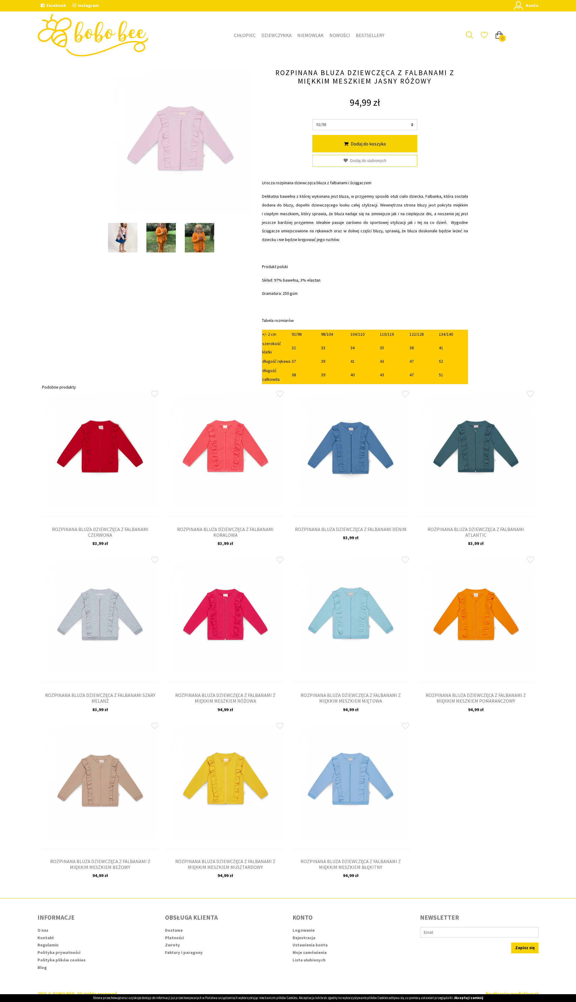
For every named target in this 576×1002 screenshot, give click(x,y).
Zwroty (172, 945)
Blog (42, 967)
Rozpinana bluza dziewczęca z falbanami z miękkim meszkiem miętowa (351, 698)
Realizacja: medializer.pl (512, 994)
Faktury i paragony (184, 952)
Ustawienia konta (310, 945)
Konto (532, 5)
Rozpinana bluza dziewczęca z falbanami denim (350, 529)
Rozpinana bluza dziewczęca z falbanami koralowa (225, 532)
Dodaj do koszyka (368, 144)
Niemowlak (310, 35)
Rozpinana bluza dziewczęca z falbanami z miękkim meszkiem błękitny (351, 864)
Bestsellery (370, 35)
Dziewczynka (276, 35)
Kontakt (46, 937)
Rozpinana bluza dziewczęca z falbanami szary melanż (100, 698)
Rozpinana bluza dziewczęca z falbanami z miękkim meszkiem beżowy (100, 864)
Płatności (174, 937)
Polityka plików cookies (62, 960)
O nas (43, 930)
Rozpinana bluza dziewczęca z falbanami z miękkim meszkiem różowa (225, 698)
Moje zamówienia (309, 952)
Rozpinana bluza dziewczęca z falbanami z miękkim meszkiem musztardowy (225, 864)
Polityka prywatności (59, 952)
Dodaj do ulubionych (368, 160)
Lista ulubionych (309, 960)
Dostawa (174, 930)
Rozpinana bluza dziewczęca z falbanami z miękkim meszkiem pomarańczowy (476, 698)
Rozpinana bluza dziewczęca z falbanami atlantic (476, 532)
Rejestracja (303, 937)
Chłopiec (245, 35)
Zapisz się (525, 947)
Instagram (88, 5)
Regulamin (48, 945)
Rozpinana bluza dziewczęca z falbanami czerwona (100, 532)
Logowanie (303, 930)
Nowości (339, 35)
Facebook (56, 5)
